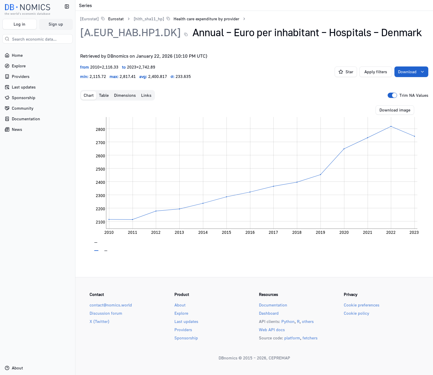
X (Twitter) (99, 321)
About (180, 304)
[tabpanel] (254, 178)
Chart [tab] (89, 95)
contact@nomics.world (111, 304)
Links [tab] (146, 95)
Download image (394, 109)
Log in (19, 23)
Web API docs (272, 329)
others (308, 321)
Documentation (273, 304)
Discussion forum (106, 313)
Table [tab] (104, 95)
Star (349, 71)
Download (407, 71)
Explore (181, 313)
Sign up (56, 23)
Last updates (186, 321)
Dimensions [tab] (125, 95)
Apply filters (375, 71)
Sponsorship (186, 337)
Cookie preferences (361, 304)
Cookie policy (356, 313)
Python (288, 321)
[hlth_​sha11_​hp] (149, 18)
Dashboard (269, 313)
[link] (102, 19)
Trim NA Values (413, 95)
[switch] (392, 95)
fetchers (310, 337)
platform (292, 337)
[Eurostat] (89, 18)
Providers (183, 329)
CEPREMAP (279, 357)
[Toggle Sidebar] (75, 187)
